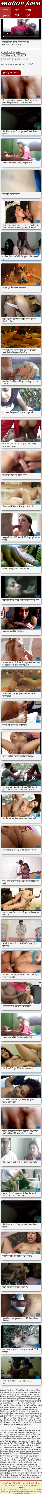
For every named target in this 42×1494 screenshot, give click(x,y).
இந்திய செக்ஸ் (9, 1433)
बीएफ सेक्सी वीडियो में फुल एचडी (15, 1407)
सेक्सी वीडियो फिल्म (6, 1458)
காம (30, 1469)
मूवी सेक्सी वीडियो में (13, 1443)
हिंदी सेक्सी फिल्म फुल (21, 4)
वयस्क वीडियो (17, 13)
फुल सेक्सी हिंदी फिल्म (6, 1403)
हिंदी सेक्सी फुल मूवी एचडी (9, 1450)
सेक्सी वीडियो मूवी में (26, 1458)
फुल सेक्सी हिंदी (36, 1401)
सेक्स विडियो (3, 1471)
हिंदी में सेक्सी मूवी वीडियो (27, 1465)
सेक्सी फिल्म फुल (17, 1412)
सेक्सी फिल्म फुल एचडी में (7, 1414)
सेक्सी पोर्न (8, 1441)
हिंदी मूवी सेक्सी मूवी (23, 1469)
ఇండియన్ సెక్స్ (5, 1460)
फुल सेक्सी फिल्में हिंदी (10, 1399)
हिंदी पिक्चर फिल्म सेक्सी (7, 1477)
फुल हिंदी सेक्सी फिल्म (30, 1405)
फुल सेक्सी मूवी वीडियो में (24, 1399)
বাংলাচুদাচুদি (33, 1439)
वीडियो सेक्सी (31, 1441)
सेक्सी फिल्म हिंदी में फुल (7, 1420)
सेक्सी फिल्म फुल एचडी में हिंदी (23, 1414)
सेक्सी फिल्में (24, 1460)
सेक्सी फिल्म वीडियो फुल (25, 1462)
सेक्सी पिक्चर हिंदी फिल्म (26, 1475)
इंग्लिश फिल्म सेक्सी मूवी (24, 1447)
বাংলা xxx (14, 1447)
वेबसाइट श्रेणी (28, 13)
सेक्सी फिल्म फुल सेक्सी (14, 1416)
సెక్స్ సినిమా (35, 1471)
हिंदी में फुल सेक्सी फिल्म (32, 1456)
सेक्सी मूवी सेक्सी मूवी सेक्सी (20, 1430)
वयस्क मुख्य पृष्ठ (6, 13)
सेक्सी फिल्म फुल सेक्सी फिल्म (29, 1416)
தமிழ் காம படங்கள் (10, 1445)
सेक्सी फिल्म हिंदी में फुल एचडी (22, 1420)
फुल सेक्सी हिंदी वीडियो (29, 1403)
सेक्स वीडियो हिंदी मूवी (26, 1454)
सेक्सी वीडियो (35, 1458)
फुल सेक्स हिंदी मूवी (24, 1397)
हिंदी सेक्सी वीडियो (20, 1433)
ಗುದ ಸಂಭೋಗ (37, 1469)
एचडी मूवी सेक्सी (27, 1452)
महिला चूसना (20, 55)
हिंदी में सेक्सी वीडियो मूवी (25, 1467)
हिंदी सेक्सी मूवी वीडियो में (25, 1450)
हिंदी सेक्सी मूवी (18, 1477)
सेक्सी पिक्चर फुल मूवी (21, 59)
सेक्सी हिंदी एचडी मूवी (19, 1456)
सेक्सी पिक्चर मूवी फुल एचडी (26, 1410)
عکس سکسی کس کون (19, 1441)
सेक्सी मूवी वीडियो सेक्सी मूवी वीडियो (10, 1473)
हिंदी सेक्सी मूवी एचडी (23, 1445)
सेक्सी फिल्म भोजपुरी (11, 1439)
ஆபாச (16, 1475)
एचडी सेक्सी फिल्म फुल (20, 1390)
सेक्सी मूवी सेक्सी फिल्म (23, 1439)
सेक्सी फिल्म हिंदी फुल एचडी (31, 1418)
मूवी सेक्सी (35, 1452)
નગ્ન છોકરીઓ (26, 1471)
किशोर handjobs (8, 55)
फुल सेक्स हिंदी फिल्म (13, 1397)
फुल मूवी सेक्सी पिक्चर (18, 1395)
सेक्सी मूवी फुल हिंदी (8, 1475)
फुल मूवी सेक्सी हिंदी (30, 1395)
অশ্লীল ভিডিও (15, 1458)
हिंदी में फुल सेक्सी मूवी (11, 1467)
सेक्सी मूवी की (14, 1462)
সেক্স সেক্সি (31, 1435)
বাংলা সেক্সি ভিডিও (15, 1454)
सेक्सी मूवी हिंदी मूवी (7, 1452)
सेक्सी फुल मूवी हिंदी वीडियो (25, 1424)
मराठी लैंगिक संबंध (15, 1460)
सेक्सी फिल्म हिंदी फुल (16, 1418)
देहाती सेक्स (36, 1454)
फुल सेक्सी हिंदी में (18, 1403)
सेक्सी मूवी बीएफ (25, 1473)
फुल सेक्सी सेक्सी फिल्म (25, 1401)
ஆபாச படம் (37, 1475)
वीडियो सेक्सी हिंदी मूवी (6, 1456)
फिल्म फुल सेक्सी (32, 1390)
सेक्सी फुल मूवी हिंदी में (10, 1424)
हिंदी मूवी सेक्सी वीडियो (13, 1465)
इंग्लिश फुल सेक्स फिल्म (6, 1390)
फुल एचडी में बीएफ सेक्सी (13, 1392)
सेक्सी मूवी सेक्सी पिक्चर (16, 1437)
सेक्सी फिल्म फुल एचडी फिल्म (30, 1412)
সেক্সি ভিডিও (7, 1447)
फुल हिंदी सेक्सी (19, 1405)
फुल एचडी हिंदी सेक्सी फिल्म (29, 1392)
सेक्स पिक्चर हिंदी (33, 1460)
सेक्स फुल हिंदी (29, 1407)
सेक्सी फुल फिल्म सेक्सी (25, 1422)
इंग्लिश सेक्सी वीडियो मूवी (21, 1435)
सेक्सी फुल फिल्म (14, 1422)
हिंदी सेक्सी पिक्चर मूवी (14, 1471)
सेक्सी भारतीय (7, 59)
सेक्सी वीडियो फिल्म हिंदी (26, 1443)
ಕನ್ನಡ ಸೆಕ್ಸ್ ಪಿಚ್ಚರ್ (29, 1437)
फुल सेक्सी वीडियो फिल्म (11, 1401)
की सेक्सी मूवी (18, 1452)
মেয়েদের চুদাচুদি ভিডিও (6, 1430)
